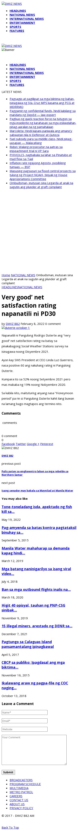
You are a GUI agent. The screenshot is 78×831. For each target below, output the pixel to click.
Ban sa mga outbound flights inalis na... (36, 589)
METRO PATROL (21, 792)
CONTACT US (19, 800)
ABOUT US (17, 804)
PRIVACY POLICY (21, 808)
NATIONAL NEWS (22, 15)
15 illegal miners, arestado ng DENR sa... (37, 626)
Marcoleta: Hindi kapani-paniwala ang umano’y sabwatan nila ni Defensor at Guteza (41, 133)
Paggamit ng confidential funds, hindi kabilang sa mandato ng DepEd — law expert (43, 113)
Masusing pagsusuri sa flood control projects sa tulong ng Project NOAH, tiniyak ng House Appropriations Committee (43, 175)
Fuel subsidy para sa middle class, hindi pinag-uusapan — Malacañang (41, 141)
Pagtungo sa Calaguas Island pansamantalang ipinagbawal (28, 644)
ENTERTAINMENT (22, 23)
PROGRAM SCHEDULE (25, 784)
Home (6, 275)
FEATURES (17, 31)
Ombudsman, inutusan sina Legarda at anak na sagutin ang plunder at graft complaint (41, 185)
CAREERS (16, 796)
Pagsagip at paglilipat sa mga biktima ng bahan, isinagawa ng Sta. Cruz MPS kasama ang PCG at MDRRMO (42, 103)
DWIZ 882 (13, 324)
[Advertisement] (39, 231)
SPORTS (15, 27)
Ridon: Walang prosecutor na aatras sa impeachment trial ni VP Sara (36, 149)
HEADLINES (18, 11)
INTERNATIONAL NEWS (27, 19)
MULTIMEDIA (19, 788)
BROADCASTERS (21, 780)
